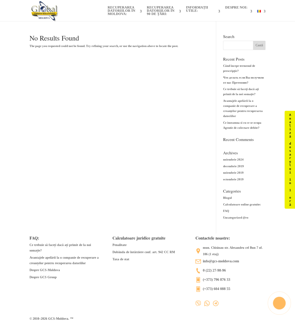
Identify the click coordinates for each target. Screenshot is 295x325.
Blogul (227, 197)
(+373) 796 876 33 (216, 279)
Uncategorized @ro (235, 217)
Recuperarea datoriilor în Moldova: (121, 11)
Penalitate (119, 245)
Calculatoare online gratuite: (242, 204)
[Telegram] (217, 305)
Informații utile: (197, 9)
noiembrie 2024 (233, 159)
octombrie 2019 (233, 179)
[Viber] (199, 305)
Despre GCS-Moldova (45, 270)
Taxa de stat (120, 259)
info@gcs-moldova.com (221, 261)
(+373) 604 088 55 (216, 289)
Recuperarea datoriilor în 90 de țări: (160, 11)
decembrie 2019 (233, 166)
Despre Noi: (236, 7)
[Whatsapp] (208, 305)
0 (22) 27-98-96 (214, 270)
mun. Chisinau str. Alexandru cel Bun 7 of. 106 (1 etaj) (233, 251)
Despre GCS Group (43, 277)
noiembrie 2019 (233, 172)
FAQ (226, 211)
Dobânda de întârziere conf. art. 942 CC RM (143, 252)
